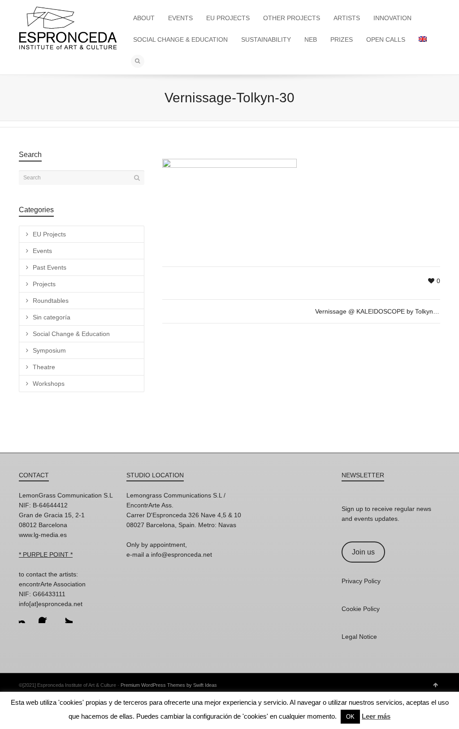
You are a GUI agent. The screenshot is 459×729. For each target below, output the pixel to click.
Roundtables (51, 300)
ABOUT (144, 18)
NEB (310, 39)
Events (42, 250)
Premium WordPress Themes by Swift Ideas (169, 685)
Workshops (49, 383)
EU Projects (49, 234)
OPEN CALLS (385, 39)
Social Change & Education (71, 333)
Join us (363, 552)
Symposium (49, 350)
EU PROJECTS (228, 18)
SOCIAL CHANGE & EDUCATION (180, 39)
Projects (44, 284)
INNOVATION (392, 18)
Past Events (49, 267)
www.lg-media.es (43, 534)
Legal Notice (359, 636)
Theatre (44, 367)
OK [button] (350, 716)
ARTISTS (346, 18)
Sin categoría (51, 317)
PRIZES (341, 39)
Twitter (65, 616)
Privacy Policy (361, 581)
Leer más (376, 716)
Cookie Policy (361, 608)
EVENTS (180, 18)
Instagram (26, 616)
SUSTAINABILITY (266, 39)
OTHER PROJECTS (291, 18)
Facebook (46, 616)
